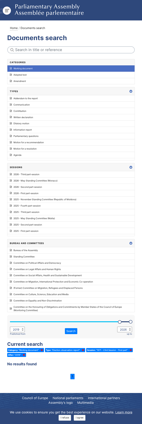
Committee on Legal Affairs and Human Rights (37, 269)
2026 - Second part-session (27, 187)
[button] (130, 91)
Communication (21, 104)
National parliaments (68, 398)
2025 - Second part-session (27, 224)
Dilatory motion (21, 123)
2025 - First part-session (25, 231)
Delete (41, 350)
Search (71, 331)
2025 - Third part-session (26, 212)
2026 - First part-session (25, 193)
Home (14, 28)
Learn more (123, 412)
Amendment (19, 81)
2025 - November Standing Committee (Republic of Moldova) (44, 199)
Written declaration (23, 117)
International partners (104, 398)
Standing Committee (24, 256)
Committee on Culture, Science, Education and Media (41, 294)
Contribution (19, 111)
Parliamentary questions (25, 136)
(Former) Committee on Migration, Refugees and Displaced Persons (48, 288)
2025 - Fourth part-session (27, 205)
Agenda (17, 155)
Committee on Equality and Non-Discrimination (37, 300)
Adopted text (20, 74)
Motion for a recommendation (28, 142)
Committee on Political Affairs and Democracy (37, 262)
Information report (22, 129)
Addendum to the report (25, 98)
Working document (23, 68)
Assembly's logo (60, 402)
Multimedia (85, 402)
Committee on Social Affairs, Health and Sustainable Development (47, 275)
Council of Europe (35, 398)
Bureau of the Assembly (25, 250)
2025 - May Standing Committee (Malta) (34, 218)
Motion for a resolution (25, 148)
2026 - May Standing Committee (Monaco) (35, 180)
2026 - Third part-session (26, 174)
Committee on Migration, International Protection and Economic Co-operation (53, 281)
